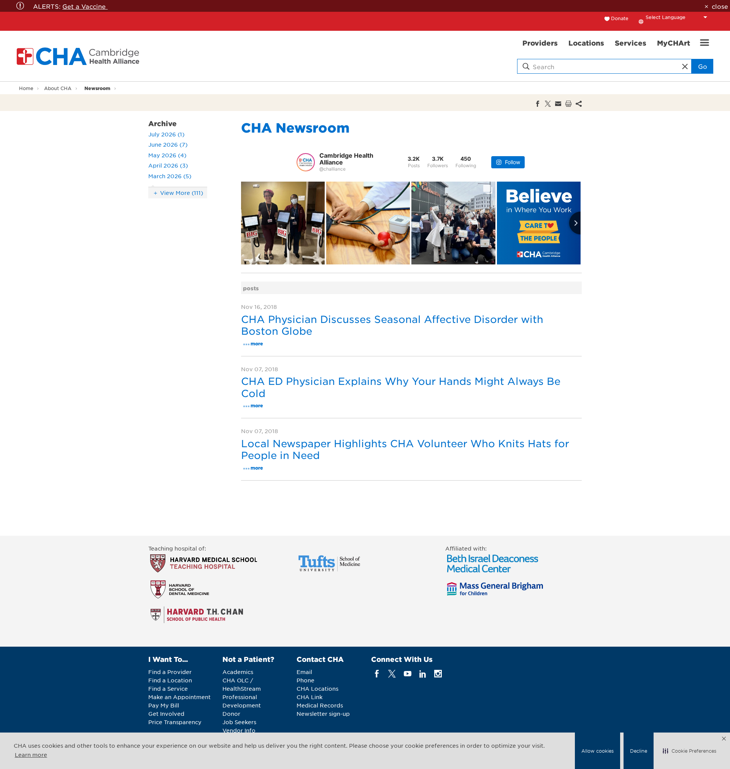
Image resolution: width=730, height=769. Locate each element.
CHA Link (309, 696)
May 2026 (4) (167, 155)
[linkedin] (422, 674)
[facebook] (377, 674)
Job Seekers (239, 721)
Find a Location (170, 680)
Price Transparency (175, 721)
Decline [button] (638, 751)
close (720, 6)
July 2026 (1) (166, 134)
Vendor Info (239, 730)
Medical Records (320, 705)
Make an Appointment (179, 696)
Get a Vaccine (85, 6)
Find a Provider (170, 671)
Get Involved (166, 713)
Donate (619, 18)
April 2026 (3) (168, 165)
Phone (305, 680)
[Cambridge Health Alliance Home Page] (79, 56)
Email (304, 671)
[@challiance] (305, 162)
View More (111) (181, 192)
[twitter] (392, 674)
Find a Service (168, 688)
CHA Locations (317, 688)
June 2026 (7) (167, 144)
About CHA (57, 88)
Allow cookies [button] (597, 751)
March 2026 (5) (169, 175)
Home (26, 88)
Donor (231, 713)
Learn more (31, 754)
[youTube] (407, 674)
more (257, 343)
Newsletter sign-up (323, 713)
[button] (689, 751)
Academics (237, 671)
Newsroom (97, 88)
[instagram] (438, 674)
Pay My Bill (163, 705)
